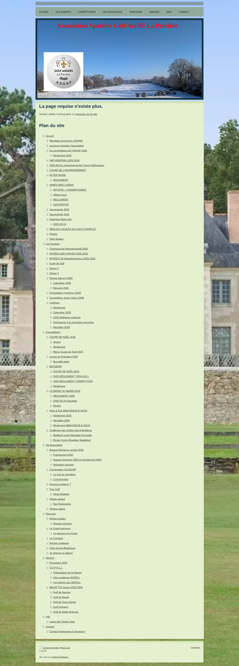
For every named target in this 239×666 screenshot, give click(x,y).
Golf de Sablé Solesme (66, 611)
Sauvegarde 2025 (59, 214)
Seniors (50, 557)
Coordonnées (60, 479)
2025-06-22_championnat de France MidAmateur (77, 165)
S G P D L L (56, 567)
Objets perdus (57, 499)
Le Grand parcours (60, 528)
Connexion (195, 647)
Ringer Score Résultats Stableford (72, 440)
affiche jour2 (60, 194)
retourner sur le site (86, 114)
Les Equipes (52, 243)
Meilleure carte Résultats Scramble (72, 435)
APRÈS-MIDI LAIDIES (62, 185)
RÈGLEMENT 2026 (64, 396)
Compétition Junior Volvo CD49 (67, 297)
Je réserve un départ (61, 553)
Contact (50, 626)
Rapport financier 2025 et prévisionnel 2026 (77, 459)
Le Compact (56, 538)
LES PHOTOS (61, 204)
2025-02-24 (59, 224)
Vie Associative (54, 445)
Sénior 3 (54, 273)
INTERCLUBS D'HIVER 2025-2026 (69, 253)
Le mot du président (64, 474)
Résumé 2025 (61, 288)
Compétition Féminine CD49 (65, 292)
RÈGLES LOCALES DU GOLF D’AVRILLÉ (73, 229)
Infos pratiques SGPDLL (66, 577)
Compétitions (53, 332)
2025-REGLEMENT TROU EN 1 (71, 376)
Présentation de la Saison (67, 572)
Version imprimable (50, 648)
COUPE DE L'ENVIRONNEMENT (68, 170)
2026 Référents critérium (67, 317)
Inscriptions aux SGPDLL (67, 582)
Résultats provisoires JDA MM (66, 140)
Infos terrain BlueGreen (62, 548)
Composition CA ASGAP (63, 469)
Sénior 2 (54, 268)
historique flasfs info (61, 219)
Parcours (51, 513)
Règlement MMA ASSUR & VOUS (71, 425)
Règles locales (58, 518)
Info (48, 616)
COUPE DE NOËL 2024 (66, 371)
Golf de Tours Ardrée (64, 602)
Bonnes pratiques (59, 543)
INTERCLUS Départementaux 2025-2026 (72, 258)
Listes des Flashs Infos (62, 621)
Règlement (59, 307)
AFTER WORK (58, 175)
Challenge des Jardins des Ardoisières (71, 430)
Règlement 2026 (62, 155)
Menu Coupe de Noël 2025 (68, 351)
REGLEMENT (60, 180)
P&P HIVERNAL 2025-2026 (65, 160)
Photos (53, 234)
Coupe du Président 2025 (64, 356)
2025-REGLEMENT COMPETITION (73, 381)
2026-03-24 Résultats (65, 400)
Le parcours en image (65, 533)
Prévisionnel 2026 (63, 454)
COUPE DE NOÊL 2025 (63, 337)
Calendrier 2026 (62, 283)
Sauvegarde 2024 (59, 209)
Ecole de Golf (57, 263)
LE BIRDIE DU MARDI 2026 (65, 391)
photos (57, 342)
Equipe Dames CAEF (61, 278)
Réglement (59, 346)
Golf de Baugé (61, 597)
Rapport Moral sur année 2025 (67, 449)
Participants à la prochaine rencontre (73, 322)
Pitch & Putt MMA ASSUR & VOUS (68, 410)
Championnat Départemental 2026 (69, 248)
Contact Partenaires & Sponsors (67, 631)
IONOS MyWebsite (60, 657)
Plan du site (65, 648)
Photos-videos (57, 508)
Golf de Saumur (62, 592)
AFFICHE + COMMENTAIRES (69, 189)
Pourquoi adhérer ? (60, 484)
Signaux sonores (62, 523)
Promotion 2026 (58, 562)
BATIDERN (56, 366)
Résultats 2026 (61, 327)
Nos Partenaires (62, 503)
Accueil (50, 135)
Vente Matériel (61, 494)
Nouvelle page (61, 361)
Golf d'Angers (60, 607)
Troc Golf (55, 489)
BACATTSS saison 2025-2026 (66, 587)
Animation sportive (63, 464)
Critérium (55, 302)
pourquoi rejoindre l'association (67, 145)
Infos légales (57, 238)
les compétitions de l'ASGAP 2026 (68, 150)
